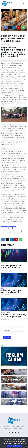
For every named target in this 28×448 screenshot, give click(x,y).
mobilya (19, 231)
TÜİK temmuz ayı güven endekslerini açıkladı (11, 291)
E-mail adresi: (6, 330)
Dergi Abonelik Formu (11, 428)
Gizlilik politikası (17, 445)
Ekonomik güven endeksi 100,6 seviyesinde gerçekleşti (14, 316)
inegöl (14, 227)
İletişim (21, 428)
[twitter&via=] (10, 27)
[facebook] (5, 27)
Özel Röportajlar (14, 402)
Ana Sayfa (7, 426)
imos (10, 227)
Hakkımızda (15, 426)
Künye (22, 426)
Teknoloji (14, 394)
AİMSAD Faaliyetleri (14, 372)
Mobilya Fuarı (4, 234)
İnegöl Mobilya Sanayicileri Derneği (9, 231)
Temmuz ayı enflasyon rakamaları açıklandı (11, 266)
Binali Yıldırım (4, 227)
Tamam (9, 445)
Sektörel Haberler (5, 33)
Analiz (14, 387)
